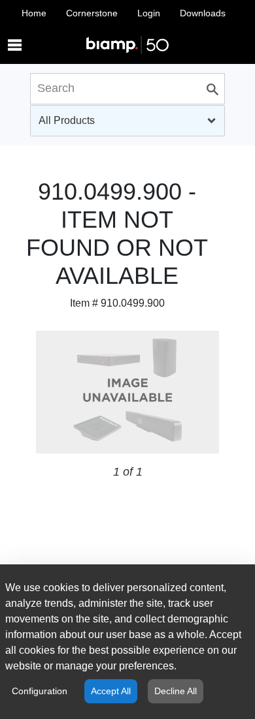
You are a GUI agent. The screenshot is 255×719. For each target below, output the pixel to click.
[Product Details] (127, 32)
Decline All (175, 691)
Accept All (111, 691)
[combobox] (127, 120)
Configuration (39, 691)
